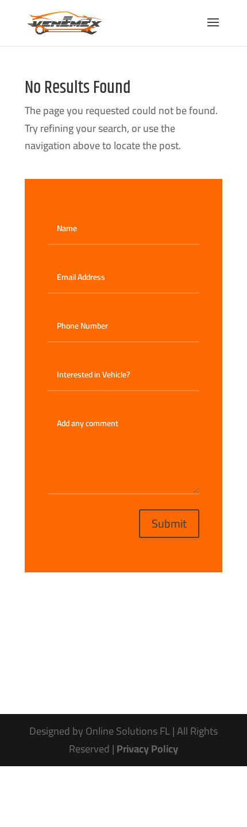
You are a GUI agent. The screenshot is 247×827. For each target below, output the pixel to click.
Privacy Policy (147, 748)
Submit (169, 523)
